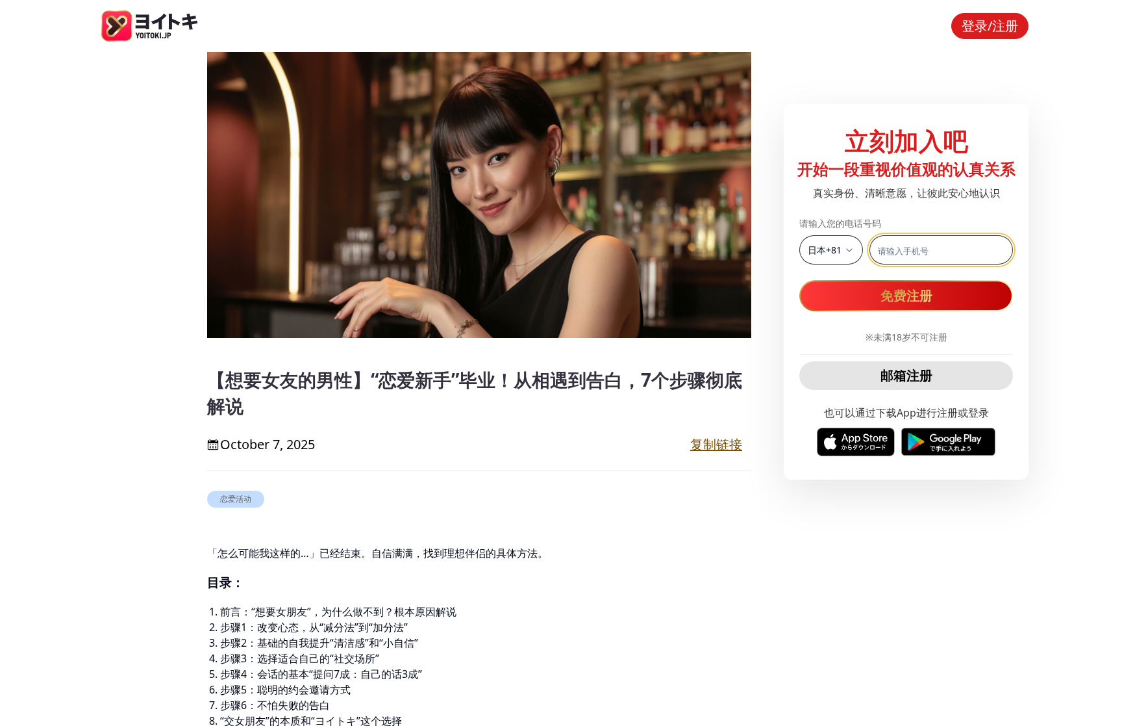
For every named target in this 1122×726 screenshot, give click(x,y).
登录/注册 (990, 25)
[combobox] (831, 250)
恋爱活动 (235, 498)
